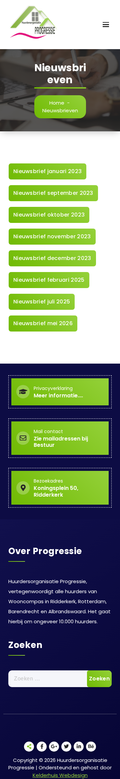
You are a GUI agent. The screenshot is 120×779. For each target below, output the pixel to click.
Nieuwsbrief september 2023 (53, 193)
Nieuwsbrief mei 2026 (43, 323)
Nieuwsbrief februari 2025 (49, 280)
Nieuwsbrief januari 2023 (47, 171)
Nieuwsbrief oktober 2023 (49, 215)
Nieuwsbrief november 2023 (52, 236)
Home (56, 102)
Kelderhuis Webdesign (60, 775)
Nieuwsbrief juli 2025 (41, 301)
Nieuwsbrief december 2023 (52, 258)
